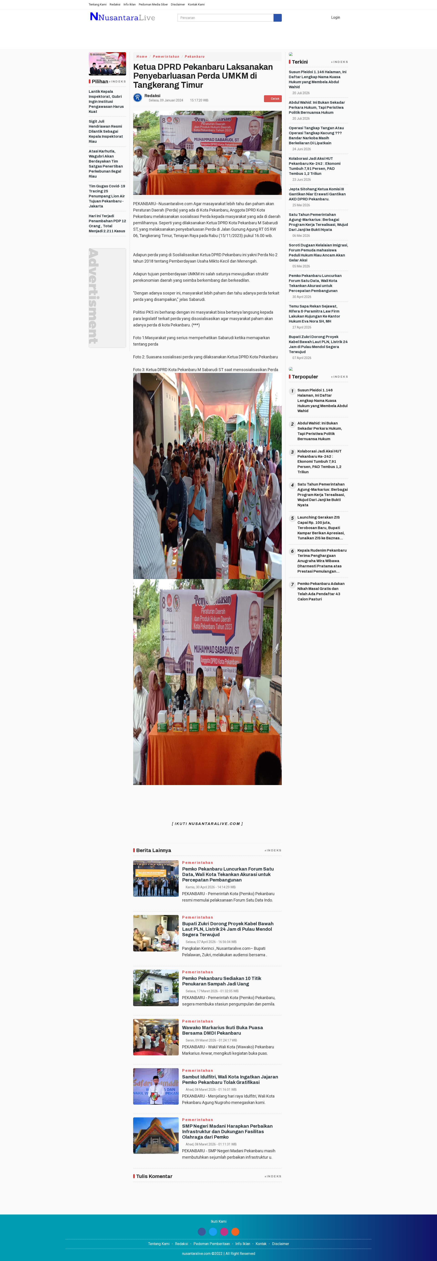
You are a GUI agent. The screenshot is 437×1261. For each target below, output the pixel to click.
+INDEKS (117, 81)
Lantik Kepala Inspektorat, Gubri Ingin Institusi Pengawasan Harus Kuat (106, 102)
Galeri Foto (193, 43)
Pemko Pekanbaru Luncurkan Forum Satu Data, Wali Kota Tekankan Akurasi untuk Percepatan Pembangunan (228, 874)
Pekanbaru (195, 56)
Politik (314, 43)
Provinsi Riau (165, 43)
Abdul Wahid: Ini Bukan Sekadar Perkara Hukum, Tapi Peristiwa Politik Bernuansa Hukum (317, 107)
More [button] (329, 43)
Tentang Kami (98, 4)
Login (335, 17)
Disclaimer (178, 4)
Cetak (274, 98)
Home (96, 43)
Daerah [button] (262, 43)
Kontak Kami (196, 4)
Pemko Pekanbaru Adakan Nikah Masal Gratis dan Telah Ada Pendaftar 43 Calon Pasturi (321, 591)
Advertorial (218, 43)
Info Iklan (130, 4)
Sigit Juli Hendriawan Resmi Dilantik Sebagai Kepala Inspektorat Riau (106, 131)
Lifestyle (116, 43)
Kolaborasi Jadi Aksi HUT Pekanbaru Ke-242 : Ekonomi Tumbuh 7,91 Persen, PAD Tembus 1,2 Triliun (319, 461)
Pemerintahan (166, 56)
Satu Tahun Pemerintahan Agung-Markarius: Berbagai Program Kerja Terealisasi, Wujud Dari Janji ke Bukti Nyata (322, 494)
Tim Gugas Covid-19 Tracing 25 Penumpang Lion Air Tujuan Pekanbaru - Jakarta (107, 196)
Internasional (291, 43)
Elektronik (139, 43)
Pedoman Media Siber (153, 4)
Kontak (261, 1244)
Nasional (242, 43)
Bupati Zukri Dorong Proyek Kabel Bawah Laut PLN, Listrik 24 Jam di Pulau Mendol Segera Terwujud (228, 929)
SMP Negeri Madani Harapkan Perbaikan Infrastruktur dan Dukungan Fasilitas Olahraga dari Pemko (227, 1132)
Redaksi (115, 4)
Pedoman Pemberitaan (211, 1244)
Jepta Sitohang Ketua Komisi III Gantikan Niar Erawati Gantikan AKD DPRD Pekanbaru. (317, 194)
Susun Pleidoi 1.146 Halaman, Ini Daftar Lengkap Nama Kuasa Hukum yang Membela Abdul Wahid (322, 400)
